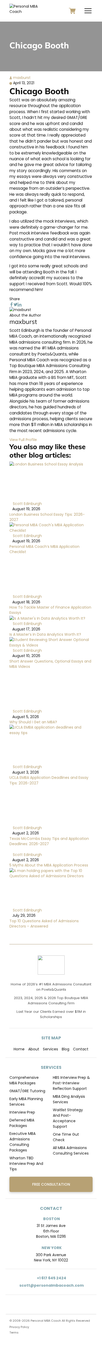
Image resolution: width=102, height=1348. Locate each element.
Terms (14, 1332)
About (33, 1049)
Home (19, 1049)
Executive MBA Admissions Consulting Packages (22, 1142)
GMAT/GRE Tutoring (27, 1091)
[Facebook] (11, 304)
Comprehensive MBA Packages (24, 1080)
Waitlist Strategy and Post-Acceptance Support (68, 1118)
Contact (80, 1049)
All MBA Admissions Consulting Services (71, 1150)
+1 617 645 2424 (51, 1278)
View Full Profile (23, 439)
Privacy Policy (19, 1327)
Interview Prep (22, 1112)
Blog (65, 1049)
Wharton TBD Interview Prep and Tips (26, 1163)
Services (50, 1049)
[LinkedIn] (19, 304)
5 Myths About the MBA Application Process (48, 865)
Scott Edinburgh (27, 503)
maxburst (21, 77)
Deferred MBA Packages (21, 1123)
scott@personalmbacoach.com (51, 1285)
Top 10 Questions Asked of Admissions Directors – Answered (44, 923)
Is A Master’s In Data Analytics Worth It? (45, 634)
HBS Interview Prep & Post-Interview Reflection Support (71, 1083)
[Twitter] (16, 304)
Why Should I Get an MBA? (33, 722)
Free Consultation (51, 1184)
